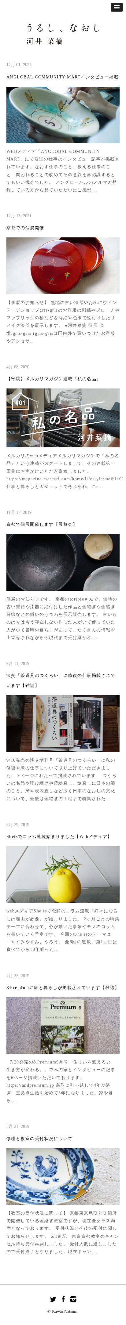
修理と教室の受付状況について (39, 1138)
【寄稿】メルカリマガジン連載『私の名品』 (53, 379)
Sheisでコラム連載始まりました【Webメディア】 (59, 836)
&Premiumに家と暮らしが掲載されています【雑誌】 (63, 987)
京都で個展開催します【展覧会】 (42, 524)
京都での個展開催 (25, 228)
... (94, 190)
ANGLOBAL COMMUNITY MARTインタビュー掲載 (62, 77)
